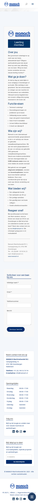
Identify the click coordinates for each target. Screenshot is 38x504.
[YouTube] (24, 431)
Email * (9, 292)
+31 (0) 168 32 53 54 (20, 370)
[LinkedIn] (13, 431)
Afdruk (12, 492)
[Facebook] (17, 431)
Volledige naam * (13, 283)
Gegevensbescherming (25, 492)
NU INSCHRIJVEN (19, 462)
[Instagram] (21, 431)
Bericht (9, 311)
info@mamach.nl (17, 228)
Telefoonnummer (13, 301)
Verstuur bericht (15, 329)
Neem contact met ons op (19, 495)
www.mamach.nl (13, 256)
